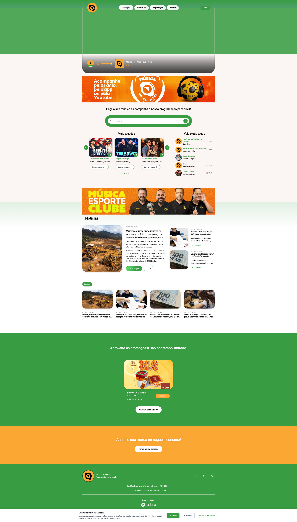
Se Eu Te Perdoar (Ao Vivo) (100, 162)
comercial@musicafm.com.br (155, 490)
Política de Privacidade (207, 515)
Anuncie (173, 8)
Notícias (140, 8)
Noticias (87, 284)
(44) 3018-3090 (136, 490)
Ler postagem (134, 269)
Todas (149, 269)
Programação (158, 8)
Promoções (126, 8)
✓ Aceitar (173, 516)
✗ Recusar (188, 516)
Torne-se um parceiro (148, 449)
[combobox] (148, 115)
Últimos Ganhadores (148, 409)
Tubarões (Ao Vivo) (123, 162)
